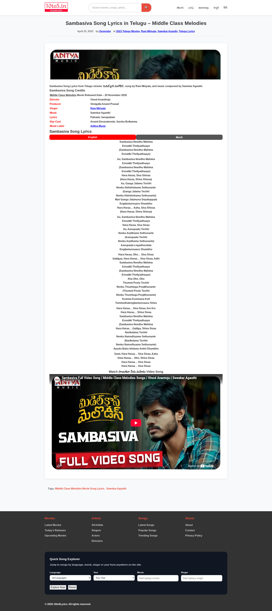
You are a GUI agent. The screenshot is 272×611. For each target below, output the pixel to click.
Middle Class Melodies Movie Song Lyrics (79, 488)
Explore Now (58, 587)
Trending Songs (148, 535)
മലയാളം (203, 7)
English (92, 137)
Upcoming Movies (55, 535)
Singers (96, 530)
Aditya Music (98, 126)
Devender (105, 31)
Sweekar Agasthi (168, 31)
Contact (190, 530)
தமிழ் (191, 7)
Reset (72, 587)
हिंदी (225, 7)
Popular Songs (147, 530)
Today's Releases (55, 530)
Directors (97, 541)
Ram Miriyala (148, 31)
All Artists (97, 525)
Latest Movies (53, 525)
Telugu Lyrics (187, 31)
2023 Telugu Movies (128, 31)
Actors (96, 535)
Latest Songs (146, 525)
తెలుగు (180, 7)
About (189, 525)
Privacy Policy (193, 535)
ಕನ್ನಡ (216, 7)
